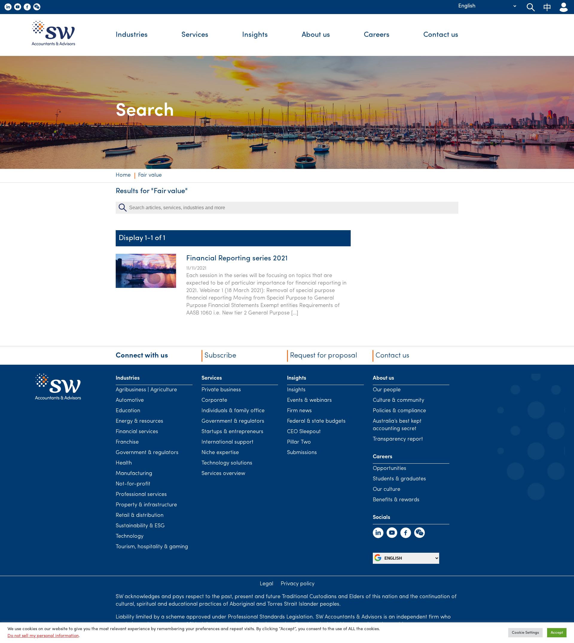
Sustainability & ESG (140, 526)
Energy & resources (139, 421)
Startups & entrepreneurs (232, 432)
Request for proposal (323, 355)
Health (124, 463)
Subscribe (220, 355)
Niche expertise (220, 453)
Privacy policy (298, 584)
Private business (221, 390)
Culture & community (398, 400)
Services (194, 35)
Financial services (137, 432)
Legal (266, 584)
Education (128, 411)
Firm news (299, 411)
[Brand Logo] (58, 35)
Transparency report (398, 439)
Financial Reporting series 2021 (237, 258)
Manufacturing (134, 473)
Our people (387, 390)
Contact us (440, 35)
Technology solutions (226, 463)
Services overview (223, 473)
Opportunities (389, 468)
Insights (255, 35)
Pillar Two (299, 442)
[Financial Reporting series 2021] (146, 286)
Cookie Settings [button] (525, 633)
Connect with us (142, 355)
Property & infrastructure (146, 505)
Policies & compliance (399, 411)
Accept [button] (557, 633)
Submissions (302, 453)
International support (227, 442)
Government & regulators (147, 453)
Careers (377, 35)
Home (123, 175)
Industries (132, 35)
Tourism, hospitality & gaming (152, 547)
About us (316, 35)
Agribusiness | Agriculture (146, 390)
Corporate (214, 400)
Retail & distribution (140, 515)
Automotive (130, 400)
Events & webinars (309, 400)
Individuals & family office (233, 411)
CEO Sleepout (304, 432)
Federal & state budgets (316, 421)
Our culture (386, 489)
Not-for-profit (133, 484)
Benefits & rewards (396, 500)
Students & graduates (399, 479)
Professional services (141, 494)
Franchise (127, 442)
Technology (130, 536)
